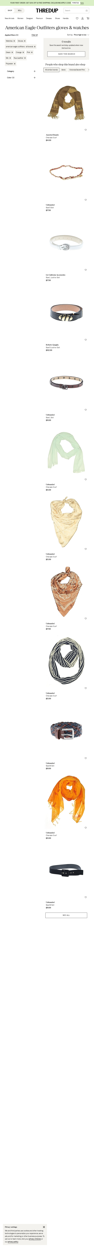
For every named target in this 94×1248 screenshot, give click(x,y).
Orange (19, 52)
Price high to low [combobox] (80, 35)
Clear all (35, 35)
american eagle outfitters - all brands (19, 46)
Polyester (9, 64)
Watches (9, 41)
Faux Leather (18, 58)
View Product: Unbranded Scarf (66, 458)
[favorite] (85, 129)
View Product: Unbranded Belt (66, 178)
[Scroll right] (85, 70)
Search (67, 10)
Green (8, 52)
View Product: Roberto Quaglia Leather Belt (66, 318)
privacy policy (13, 1242)
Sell (20, 10)
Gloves (20, 41)
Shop (10, 10)
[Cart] (88, 18)
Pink (28, 52)
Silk (7, 58)
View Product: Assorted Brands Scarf (66, 108)
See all (66, 915)
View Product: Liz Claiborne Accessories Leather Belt (66, 248)
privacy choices (35, 1239)
